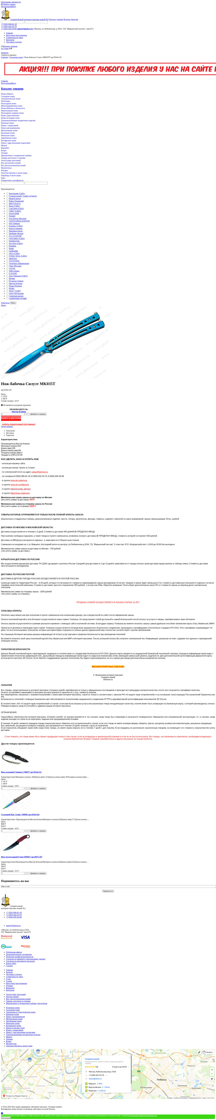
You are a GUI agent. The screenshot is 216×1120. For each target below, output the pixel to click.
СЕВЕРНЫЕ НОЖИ (18, 298)
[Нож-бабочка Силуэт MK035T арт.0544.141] (55, 378)
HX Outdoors (14, 223)
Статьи (9, 981)
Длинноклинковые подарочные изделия (18, 120)
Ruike (11, 248)
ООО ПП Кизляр (16, 293)
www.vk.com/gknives (19, 485)
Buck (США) (14, 206)
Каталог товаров (56, 19)
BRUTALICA (15, 203)
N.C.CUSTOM (15, 236)
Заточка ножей (12, 997)
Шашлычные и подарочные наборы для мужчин (26, 1003)
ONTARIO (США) (17, 238)
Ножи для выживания (10, 128)
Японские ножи (8, 135)
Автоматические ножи (10, 99)
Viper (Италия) (15, 266)
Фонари (4, 170)
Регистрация (6, 6)
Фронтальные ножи (9, 111)
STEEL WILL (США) (18, 256)
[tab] (108, 189)
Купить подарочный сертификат (19, 424)
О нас (8, 979)
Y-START (13, 273)
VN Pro (12, 268)
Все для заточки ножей (11, 163)
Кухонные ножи (8, 133)
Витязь (12, 278)
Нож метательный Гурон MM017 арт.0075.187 (21, 857)
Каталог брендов (71, 19)
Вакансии (10, 988)
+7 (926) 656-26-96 (9, 29)
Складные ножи (16, 57)
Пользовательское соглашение (19, 954)
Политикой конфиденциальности (142, 1116)
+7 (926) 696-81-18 (9, 24)
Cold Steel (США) (16, 208)
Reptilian (12, 246)
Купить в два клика (11, 418)
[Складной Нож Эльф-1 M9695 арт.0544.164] (16, 809)
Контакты (10, 40)
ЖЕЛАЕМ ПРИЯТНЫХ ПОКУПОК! (108, 666)
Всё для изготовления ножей (18, 999)
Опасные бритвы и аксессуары (14, 173)
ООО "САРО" (15, 291)
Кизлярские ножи (8, 140)
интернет (36, 19)
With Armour (14, 271)
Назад (3, 305)
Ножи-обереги (7, 94)
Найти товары (9, 4)
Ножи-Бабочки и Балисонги (13, 108)
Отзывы (9, 986)
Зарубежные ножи (9, 138)
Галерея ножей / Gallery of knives (23, 196)
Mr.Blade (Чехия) (16, 233)
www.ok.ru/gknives (18, 480)
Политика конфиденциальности (19, 957)
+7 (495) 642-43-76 (9, 26)
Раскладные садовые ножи (12, 113)
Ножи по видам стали (10, 118)
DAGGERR (14, 213)
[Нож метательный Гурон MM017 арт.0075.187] (16, 852)
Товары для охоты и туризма (13, 158)
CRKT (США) (15, 211)
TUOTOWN (14, 261)
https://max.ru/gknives (20, 493)
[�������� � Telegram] (108, 1113)
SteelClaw (13, 258)
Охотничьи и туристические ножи (20, 1012)
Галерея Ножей (17, 19)
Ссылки (9, 966)
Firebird (12, 216)
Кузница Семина (16, 281)
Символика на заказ (14, 37)
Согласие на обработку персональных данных (25, 959)
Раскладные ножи (8, 103)
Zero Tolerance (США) (18, 276)
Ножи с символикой (9, 125)
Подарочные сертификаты (12, 180)
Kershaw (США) (16, 226)
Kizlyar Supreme (15, 228)
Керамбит (5, 148)
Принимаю (5, 1118)
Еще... (3, 178)
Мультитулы (6, 168)
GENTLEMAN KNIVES (19, 221)
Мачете (4, 145)
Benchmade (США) (17, 193)
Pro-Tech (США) (16, 243)
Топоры (4, 153)
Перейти (4, 53)
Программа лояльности (11, 2)
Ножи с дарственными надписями (15, 143)
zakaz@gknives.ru (25, 29)
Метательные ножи (9, 130)
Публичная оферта (14, 952)
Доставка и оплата (14, 42)
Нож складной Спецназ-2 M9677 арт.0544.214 (21, 772)
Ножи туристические (10, 115)
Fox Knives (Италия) (17, 218)
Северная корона (16, 296)
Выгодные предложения (16, 35)
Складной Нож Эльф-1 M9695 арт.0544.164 (20, 814)
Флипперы (5, 101)
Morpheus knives (16, 231)
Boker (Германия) (16, 201)
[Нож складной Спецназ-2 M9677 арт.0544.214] (16, 767)
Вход (14, 6)
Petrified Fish (14, 241)
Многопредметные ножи (11, 106)
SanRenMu (13, 251)
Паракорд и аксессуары (11, 175)
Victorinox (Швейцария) (19, 263)
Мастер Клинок (15, 283)
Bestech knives (15, 198)
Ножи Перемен (15, 286)
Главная (9, 33)
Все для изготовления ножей (13, 165)
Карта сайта (11, 963)
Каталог (9, 972)
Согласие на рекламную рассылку (20, 961)
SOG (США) (14, 253)
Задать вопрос (7, 426)
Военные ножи (7, 123)
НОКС (12, 288)
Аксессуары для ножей (11, 160)
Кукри (3, 150)
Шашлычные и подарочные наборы (16, 155)
